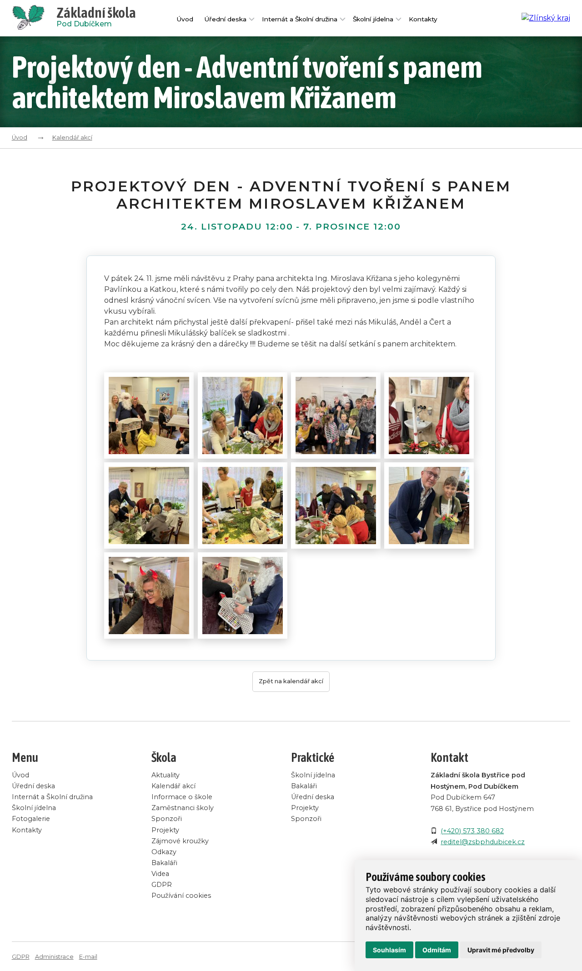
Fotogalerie (31, 819)
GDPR (161, 885)
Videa (160, 874)
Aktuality (165, 775)
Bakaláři (164, 863)
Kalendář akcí (72, 137)
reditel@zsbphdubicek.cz (483, 842)
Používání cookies (181, 895)
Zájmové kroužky (180, 841)
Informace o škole (181, 797)
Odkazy (163, 852)
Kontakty (423, 19)
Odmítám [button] (436, 950)
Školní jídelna (373, 19)
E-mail (88, 956)
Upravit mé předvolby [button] (500, 950)
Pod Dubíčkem (96, 18)
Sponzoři (166, 819)
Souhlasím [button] (389, 950)
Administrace (54, 956)
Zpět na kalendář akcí (291, 681)
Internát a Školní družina (299, 19)
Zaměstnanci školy (182, 808)
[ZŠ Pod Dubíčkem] (34, 18)
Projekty (165, 830)
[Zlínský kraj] (546, 18)
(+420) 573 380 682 (472, 831)
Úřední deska (225, 19)
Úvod (184, 19)
